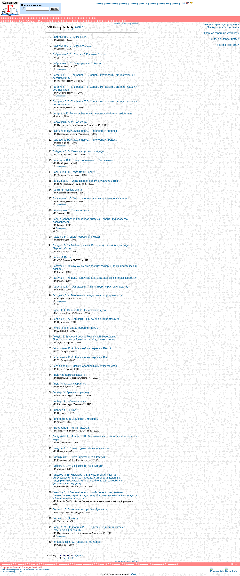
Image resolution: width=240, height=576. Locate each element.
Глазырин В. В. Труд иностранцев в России (79, 457)
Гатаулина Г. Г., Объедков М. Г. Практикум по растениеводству (90, 286)
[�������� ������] (183, 3)
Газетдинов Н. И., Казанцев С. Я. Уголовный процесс (85, 130)
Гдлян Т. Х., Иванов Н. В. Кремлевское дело (79, 310)
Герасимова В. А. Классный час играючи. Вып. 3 (82, 357)
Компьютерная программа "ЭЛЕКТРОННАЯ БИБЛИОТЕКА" (25, 570)
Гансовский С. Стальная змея (71, 210)
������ (128, 564)
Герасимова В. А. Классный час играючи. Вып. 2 (82, 348)
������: (7, 18)
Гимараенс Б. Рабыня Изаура (71, 427)
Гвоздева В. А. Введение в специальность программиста (87, 295)
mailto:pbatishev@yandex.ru (11, 572)
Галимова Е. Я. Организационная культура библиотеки (86, 180)
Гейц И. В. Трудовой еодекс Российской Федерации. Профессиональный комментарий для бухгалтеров (84, 338)
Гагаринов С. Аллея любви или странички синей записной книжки (92, 113)
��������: (9, 21)
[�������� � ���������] (191, 3)
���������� (47, 564)
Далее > (79, 27)
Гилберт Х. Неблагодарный (69, 401)
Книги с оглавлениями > (225, 39)
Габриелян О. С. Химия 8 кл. (70, 36)
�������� (26, 564)
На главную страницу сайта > (126, 24)
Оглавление (61, 69)
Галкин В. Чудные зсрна (67, 189)
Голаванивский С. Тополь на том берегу (77, 541)
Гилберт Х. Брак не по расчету (71, 392)
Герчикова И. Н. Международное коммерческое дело (85, 366)
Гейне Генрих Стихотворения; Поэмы (75, 327)
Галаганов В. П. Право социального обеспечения (83, 160)
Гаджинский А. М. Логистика (70, 122)
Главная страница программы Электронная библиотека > (221, 26)
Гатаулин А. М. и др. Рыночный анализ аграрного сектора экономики (94, 277)
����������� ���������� (81, 564)
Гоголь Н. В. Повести (65, 518)
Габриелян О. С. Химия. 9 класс (72, 45)
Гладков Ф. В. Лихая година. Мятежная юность (81, 448)
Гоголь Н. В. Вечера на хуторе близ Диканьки (80, 509)
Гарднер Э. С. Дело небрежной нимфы (76, 236)
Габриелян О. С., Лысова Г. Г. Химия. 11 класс (80, 54)
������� (137, 4)
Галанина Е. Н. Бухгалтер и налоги (74, 172)
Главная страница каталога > (222, 33)
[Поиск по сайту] (23, 8)
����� (173, 564)
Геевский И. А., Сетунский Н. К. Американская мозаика (86, 319)
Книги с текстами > (228, 44)
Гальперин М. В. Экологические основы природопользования (90, 198)
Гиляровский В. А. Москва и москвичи (75, 418)
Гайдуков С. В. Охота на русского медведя (78, 151)
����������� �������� (163, 4)
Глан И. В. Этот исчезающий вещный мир (78, 465)
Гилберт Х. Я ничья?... (66, 410)
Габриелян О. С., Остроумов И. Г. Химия (77, 63)
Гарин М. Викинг (62, 257)
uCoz (133, 574)
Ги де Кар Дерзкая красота (69, 374)
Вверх (234, 564)
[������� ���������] (187, 3)
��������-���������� (112, 4)
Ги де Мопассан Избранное (69, 383)
